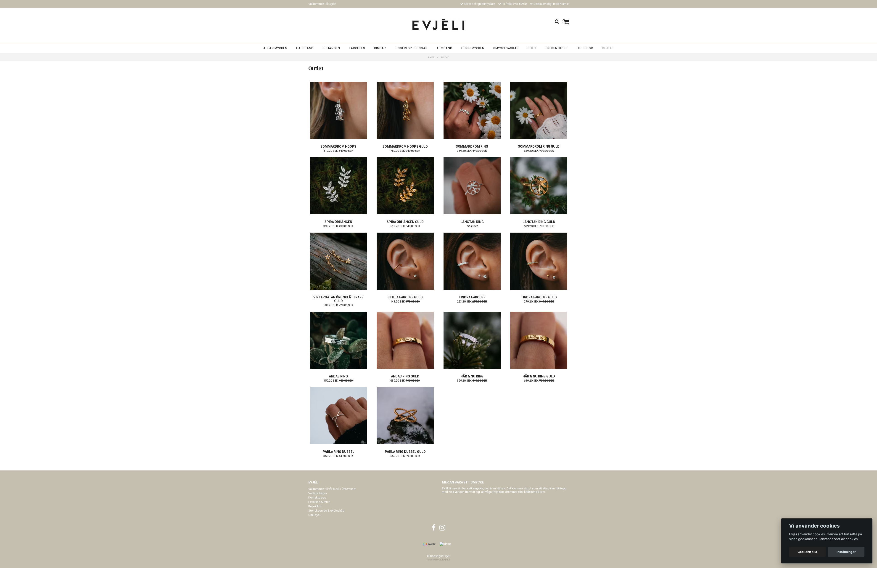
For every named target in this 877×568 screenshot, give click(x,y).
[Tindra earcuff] (472, 261)
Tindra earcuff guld (539, 297)
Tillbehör (584, 48)
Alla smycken (275, 48)
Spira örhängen (338, 222)
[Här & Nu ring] (472, 340)
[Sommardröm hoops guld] (405, 110)
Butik (532, 48)
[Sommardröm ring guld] (539, 110)
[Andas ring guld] (405, 340)
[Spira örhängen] (338, 185)
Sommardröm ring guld (539, 146)
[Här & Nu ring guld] (539, 340)
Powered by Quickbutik (438, 559)
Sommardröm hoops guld (405, 146)
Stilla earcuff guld (405, 297)
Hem (433, 57)
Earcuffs (357, 48)
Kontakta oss (317, 497)
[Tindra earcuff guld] (539, 261)
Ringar (380, 48)
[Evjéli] (439, 25)
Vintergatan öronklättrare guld (338, 299)
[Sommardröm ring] (472, 110)
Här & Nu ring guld (539, 376)
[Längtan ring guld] (539, 185)
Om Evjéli (314, 515)
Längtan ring (472, 222)
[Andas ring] (338, 340)
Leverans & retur (319, 502)
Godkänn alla (807, 552)
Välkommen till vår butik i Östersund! (332, 489)
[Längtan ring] (472, 185)
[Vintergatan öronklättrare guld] (338, 261)
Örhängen (331, 48)
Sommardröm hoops (338, 146)
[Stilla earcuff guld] (405, 261)
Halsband (305, 48)
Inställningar (846, 552)
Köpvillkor (315, 506)
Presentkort (556, 48)
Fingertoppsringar (411, 48)
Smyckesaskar (506, 48)
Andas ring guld (405, 376)
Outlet (608, 48)
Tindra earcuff (472, 297)
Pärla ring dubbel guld (405, 452)
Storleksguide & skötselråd (326, 510)
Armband (444, 48)
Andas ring (338, 376)
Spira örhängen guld (405, 222)
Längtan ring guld (539, 222)
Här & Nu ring (471, 376)
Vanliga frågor (317, 493)
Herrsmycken (472, 48)
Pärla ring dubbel (338, 452)
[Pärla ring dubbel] (338, 415)
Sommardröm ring (472, 146)
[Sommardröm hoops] (338, 110)
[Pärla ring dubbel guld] (405, 415)
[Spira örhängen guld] (405, 185)
